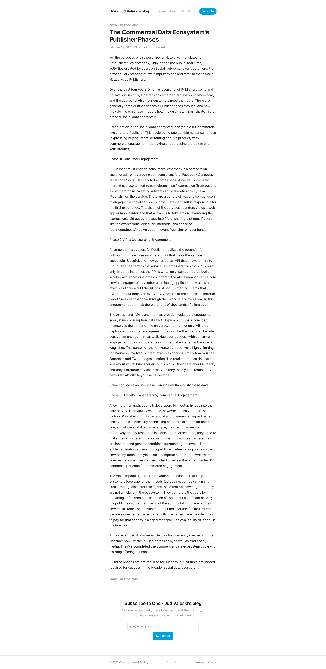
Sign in (191, 11)
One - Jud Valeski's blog (129, 11)
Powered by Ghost (206, 662)
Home (162, 11)
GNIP (144, 578)
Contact (171, 662)
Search (173, 11)
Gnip (154, 63)
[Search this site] (182, 11)
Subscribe (208, 11)
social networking (123, 25)
